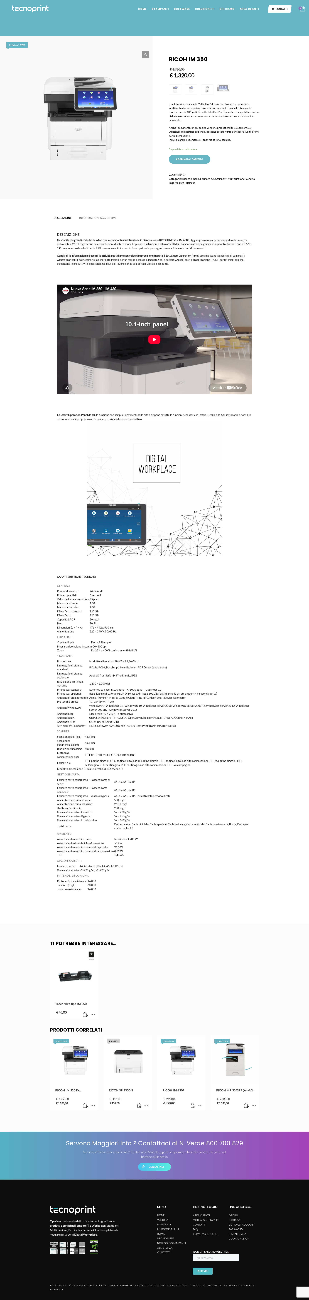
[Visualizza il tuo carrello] (302, 9)
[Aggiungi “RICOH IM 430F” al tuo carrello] (193, 1105)
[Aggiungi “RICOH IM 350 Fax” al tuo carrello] (85, 1105)
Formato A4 (207, 178)
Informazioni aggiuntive (97, 217)
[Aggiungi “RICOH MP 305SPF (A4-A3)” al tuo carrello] (246, 1105)
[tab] (62, 218)
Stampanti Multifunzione (230, 178)
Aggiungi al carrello (189, 159)
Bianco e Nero (190, 178)
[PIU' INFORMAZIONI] (92, 1014)
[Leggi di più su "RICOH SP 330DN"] (139, 1105)
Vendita (250, 178)
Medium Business (185, 182)
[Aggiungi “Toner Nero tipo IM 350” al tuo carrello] (85, 1014)
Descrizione (62, 217)
